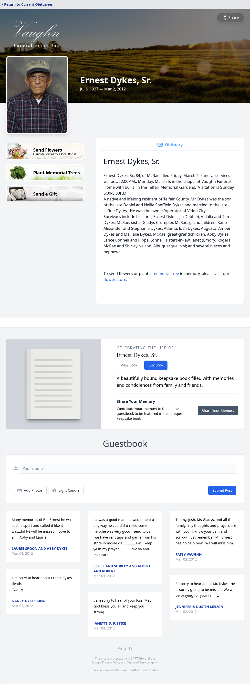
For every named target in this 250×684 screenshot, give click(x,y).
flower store (115, 279)
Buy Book (155, 365)
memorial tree (166, 273)
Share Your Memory (218, 410)
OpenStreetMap (130, 670)
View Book (129, 365)
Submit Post (222, 490)
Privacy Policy (111, 662)
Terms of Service (138, 662)
